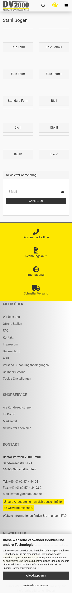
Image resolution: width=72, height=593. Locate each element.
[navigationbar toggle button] (66, 5)
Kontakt (8, 337)
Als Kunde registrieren (17, 407)
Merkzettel (10, 421)
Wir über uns (11, 317)
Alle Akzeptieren (36, 575)
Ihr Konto (9, 414)
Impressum (10, 344)
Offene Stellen (12, 324)
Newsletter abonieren (17, 428)
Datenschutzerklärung (24, 568)
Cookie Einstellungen (17, 378)
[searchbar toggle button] (43, 5)
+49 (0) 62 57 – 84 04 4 (24, 481)
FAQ (5, 330)
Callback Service (14, 372)
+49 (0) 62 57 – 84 (22, 488)
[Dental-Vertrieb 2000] (14, 5)
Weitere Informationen (36, 585)
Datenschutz (11, 351)
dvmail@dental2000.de (26, 494)
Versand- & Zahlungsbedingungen (26, 365)
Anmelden (36, 201)
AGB (6, 358)
